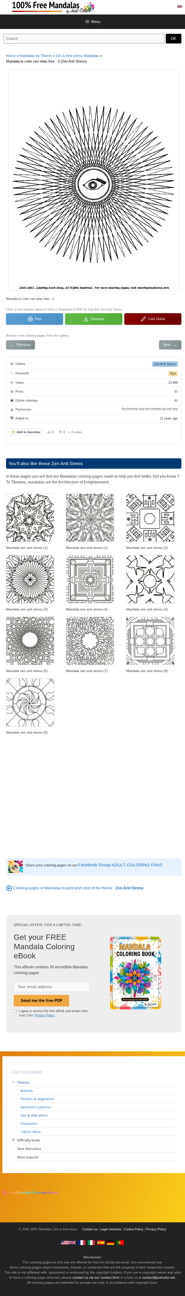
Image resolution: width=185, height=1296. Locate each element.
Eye (173, 373)
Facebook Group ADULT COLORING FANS (120, 865)
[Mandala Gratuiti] (91, 1242)
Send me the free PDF (41, 1000)
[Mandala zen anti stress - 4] (90, 602)
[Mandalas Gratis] (101, 1242)
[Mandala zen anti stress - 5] (150, 602)
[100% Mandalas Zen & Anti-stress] (70, 7)
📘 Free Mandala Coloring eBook (30, 1192)
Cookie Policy (133, 1229)
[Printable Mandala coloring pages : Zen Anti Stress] (9, 888)
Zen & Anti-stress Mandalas (77, 56)
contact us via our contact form (96, 1277)
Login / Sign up (158, 6)
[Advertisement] (93, 788)
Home (11, 56)
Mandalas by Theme (36, 56)
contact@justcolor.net (158, 1277)
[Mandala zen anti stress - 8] (150, 664)
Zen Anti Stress (165, 364)
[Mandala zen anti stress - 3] (30, 602)
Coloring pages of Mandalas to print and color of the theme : (78, 888)
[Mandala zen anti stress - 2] (150, 540)
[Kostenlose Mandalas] (110, 1242)
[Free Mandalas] (68, 1242)
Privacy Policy (45, 1015)
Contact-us (90, 1229)
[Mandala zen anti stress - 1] (30, 540)
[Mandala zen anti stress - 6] (30, 664)
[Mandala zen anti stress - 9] (30, 725)
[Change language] (179, 6)
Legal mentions (110, 1229)
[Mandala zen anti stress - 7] (90, 664)
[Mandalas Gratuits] (81, 1242)
